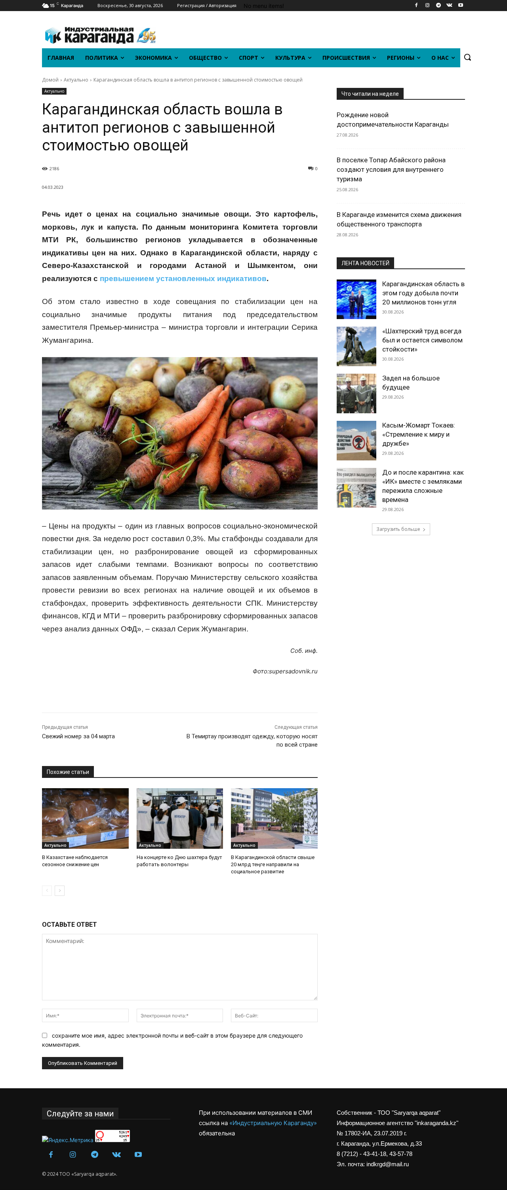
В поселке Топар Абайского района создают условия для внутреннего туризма (391, 169)
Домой (50, 79)
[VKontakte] (449, 5)
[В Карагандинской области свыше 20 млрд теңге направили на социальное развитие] (274, 818)
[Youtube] (460, 5)
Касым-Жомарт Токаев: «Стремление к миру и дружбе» (418, 434)
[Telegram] (438, 5)
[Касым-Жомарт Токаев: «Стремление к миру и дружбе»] (356, 440)
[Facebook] (416, 5)
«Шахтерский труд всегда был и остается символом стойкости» (422, 340)
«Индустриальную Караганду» (273, 1123)
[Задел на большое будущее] (356, 393)
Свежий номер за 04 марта (78, 736)
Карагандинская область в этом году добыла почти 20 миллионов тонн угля (423, 293)
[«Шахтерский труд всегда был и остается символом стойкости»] (356, 346)
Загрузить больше (398, 529)
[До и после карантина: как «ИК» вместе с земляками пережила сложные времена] (356, 488)
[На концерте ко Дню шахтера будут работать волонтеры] (180, 818)
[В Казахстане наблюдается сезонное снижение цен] (85, 818)
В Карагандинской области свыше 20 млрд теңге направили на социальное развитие (272, 864)
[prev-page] (47, 891)
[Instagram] (427, 5)
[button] (467, 57)
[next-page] (60, 891)
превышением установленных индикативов (183, 278)
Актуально (76, 79)
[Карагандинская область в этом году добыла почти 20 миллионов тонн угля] (356, 299)
